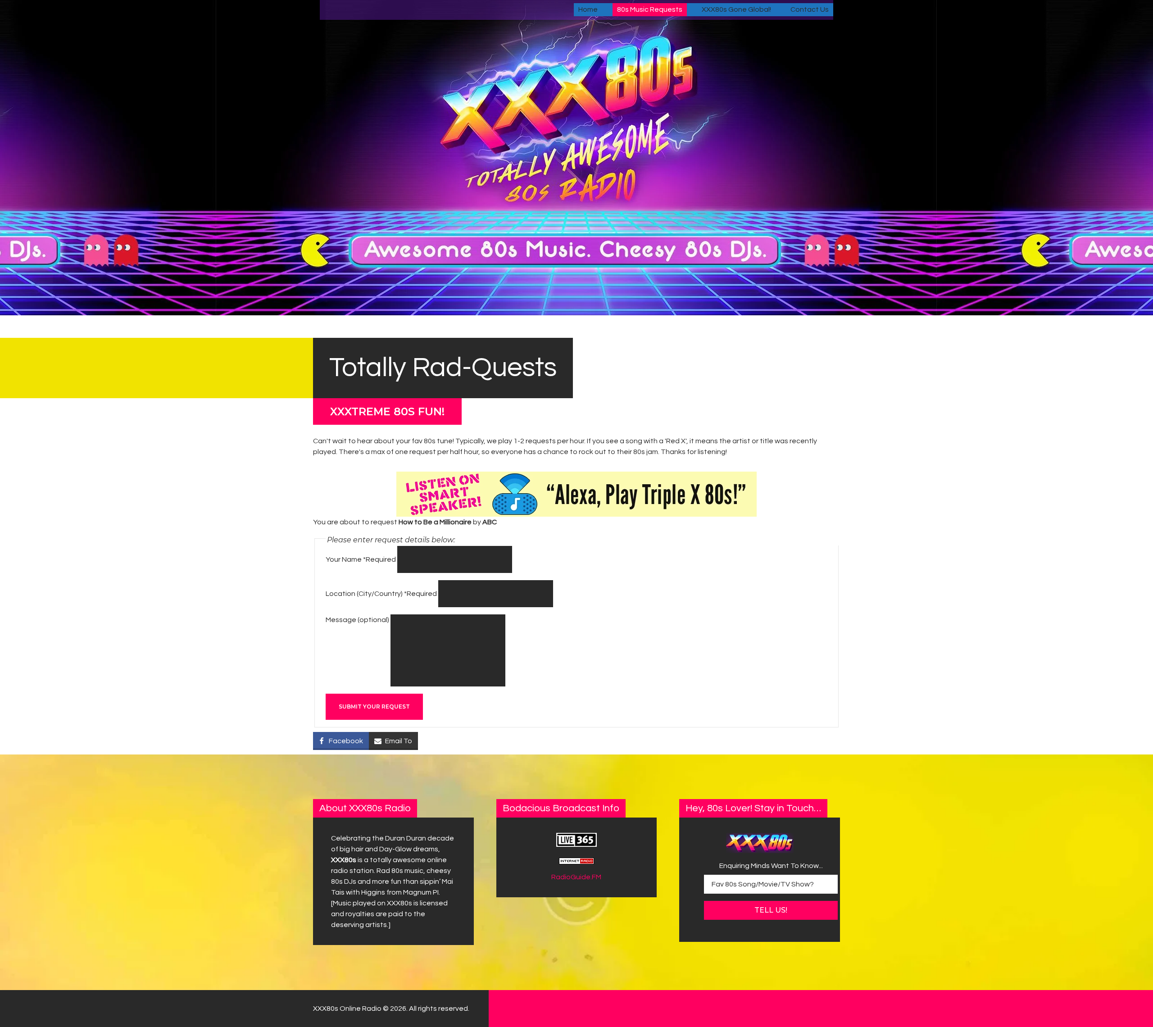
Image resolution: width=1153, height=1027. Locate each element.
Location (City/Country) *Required (381, 593)
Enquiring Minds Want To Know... (771, 865)
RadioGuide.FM (576, 877)
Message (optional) (357, 619)
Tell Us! (770, 910)
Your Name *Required (361, 559)
